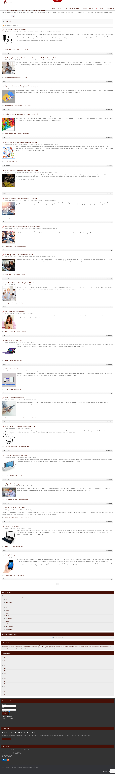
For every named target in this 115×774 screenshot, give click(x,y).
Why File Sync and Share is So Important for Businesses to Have (22, 226)
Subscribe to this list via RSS (11, 25)
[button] (112, 16)
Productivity (16, 246)
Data (29, 646)
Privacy (104, 646)
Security (54, 200)
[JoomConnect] (108, 771)
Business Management (11, 418)
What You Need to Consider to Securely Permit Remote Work (21, 198)
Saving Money (26, 648)
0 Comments (7, 53)
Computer (37, 646)
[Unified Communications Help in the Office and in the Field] (8, 124)
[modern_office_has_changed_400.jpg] (9, 293)
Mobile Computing (21, 332)
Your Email (4, 704)
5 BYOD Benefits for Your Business (14, 398)
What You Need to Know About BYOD (15, 508)
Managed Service (5, 646)
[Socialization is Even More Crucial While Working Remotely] (8, 152)
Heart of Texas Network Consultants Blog (44, 31)
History (7, 303)
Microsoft (19, 360)
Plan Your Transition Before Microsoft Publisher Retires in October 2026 (18, 732)
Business (54, 59)
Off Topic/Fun (9, 618)
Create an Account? (8, 718)
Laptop (14, 546)
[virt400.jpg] (9, 437)
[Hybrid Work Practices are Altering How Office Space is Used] (8, 96)
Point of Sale (8, 475)
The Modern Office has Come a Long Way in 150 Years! (19, 283)
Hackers (79, 646)
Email (29, 648)
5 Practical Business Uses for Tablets (15, 311)
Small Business (12, 646)
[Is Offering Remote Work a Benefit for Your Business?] (8, 265)
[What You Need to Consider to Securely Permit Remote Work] (8, 208)
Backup (70, 646)
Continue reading (109, 53)
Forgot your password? (8, 716)
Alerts (7, 599)
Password (3, 707)
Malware (67, 646)
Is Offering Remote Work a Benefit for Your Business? (19, 254)
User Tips (21, 190)
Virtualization (8, 446)
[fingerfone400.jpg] (9, 408)
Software (36, 648)
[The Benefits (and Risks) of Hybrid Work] (8, 40)
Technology (58, 31)
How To (7, 610)
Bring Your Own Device (23, 418)
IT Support (90, 646)
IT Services (60, 646)
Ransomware (57, 646)
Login (56, 0)
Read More (6, 739)
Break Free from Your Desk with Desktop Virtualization (20, 426)
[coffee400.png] (9, 492)
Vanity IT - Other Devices (12, 526)
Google (24, 646)
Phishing (26, 646)
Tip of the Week (9, 626)
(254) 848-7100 (17, 754)
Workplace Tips (108, 646)
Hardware (64, 646)
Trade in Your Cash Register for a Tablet (16, 455)
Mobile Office (8, 49)
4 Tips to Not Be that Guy (12, 484)
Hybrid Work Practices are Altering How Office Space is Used (21, 86)
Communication (17, 133)
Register (58, 0)
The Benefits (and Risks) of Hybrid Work (16, 30)
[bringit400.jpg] (9, 380)
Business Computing (74, 646)
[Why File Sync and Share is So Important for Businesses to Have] (8, 237)
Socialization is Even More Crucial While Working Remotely (21, 142)
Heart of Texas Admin (27, 32)
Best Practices (54, 144)
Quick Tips (8, 648)
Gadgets (22, 575)
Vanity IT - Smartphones (12, 555)
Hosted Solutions (17, 446)
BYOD (6, 389)
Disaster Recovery (94, 646)
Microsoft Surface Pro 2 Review (13, 340)
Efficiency (15, 190)
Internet (47, 646)
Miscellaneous (9, 615)
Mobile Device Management (12, 518)
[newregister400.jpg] (9, 466)
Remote (15, 49)
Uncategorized (9, 629)
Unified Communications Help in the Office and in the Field (21, 114)
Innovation (86, 646)
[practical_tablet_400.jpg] (9, 322)
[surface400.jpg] (9, 351)
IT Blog (30, 284)
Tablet (6, 332)
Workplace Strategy (23, 49)
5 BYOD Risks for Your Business (13, 369)
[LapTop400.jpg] (9, 537)
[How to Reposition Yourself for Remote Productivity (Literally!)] (8, 180)
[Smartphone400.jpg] (9, 566)
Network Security (33, 646)
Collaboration (16, 105)
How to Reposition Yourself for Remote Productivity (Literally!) (22, 170)
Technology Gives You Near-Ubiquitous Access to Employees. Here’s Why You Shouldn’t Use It (30, 58)
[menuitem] (54, 8)
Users (14, 77)
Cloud (7, 607)
